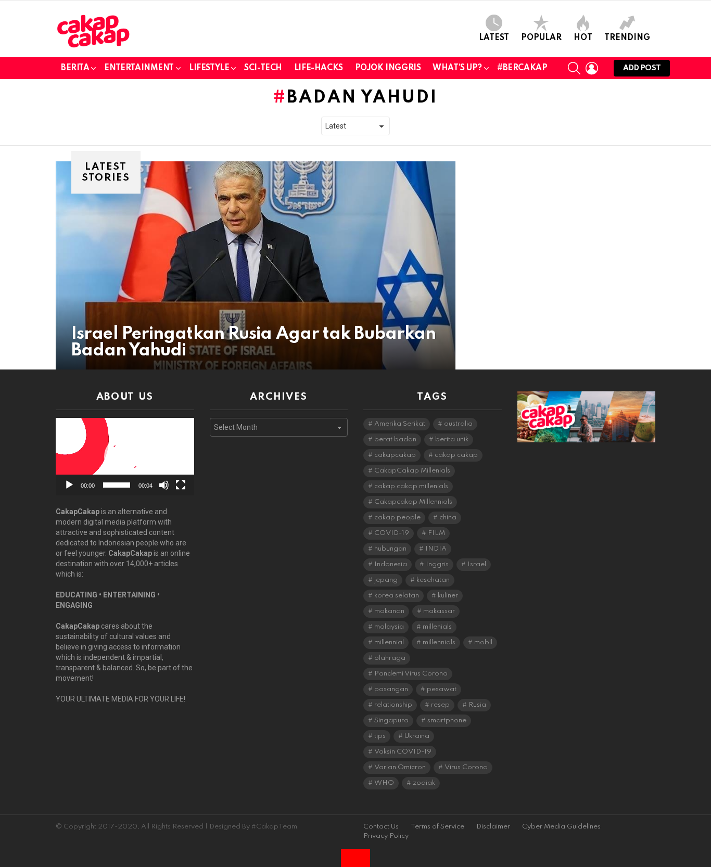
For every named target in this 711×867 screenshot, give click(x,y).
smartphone (446, 720)
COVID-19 (391, 533)
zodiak (424, 783)
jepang (386, 580)
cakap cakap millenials (411, 486)
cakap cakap (456, 455)
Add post (642, 68)
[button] (125, 457)
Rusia (477, 705)
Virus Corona (466, 767)
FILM (436, 533)
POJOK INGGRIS (388, 68)
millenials (437, 626)
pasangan (391, 689)
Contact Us (381, 826)
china (447, 517)
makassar (439, 611)
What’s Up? (457, 68)
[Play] (69, 485)
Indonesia (390, 564)
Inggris (437, 564)
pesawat (441, 689)
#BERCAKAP (522, 68)
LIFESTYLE (209, 68)
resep (440, 705)
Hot (583, 38)
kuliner (448, 595)
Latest (494, 38)
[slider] (116, 485)
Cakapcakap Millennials (413, 502)
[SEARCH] (574, 68)
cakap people (397, 517)
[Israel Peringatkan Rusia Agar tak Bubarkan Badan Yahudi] (255, 265)
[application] (125, 456)
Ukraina (416, 736)
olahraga (389, 658)
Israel (476, 564)
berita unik (451, 439)
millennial (389, 642)
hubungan (390, 548)
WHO (384, 783)
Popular (541, 38)
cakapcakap (395, 455)
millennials (439, 642)
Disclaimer (493, 826)
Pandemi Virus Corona (411, 673)
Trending (627, 38)
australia (458, 423)
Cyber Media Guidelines (561, 826)
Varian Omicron (400, 767)
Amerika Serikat (399, 423)
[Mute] (164, 485)
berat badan (395, 439)
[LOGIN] (592, 68)
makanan (389, 611)
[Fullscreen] (180, 485)
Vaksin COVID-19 (402, 751)
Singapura (391, 720)
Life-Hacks (318, 68)
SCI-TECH (263, 68)
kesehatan (433, 580)
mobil (483, 642)
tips (380, 736)
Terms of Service (437, 826)
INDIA (436, 548)
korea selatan (396, 595)
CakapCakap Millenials (412, 470)
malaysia (389, 626)
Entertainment (139, 68)
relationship (393, 705)
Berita (75, 68)
